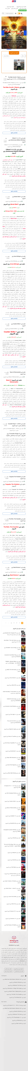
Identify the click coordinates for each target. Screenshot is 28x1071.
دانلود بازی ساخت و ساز (16, 125)
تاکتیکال (11, 121)
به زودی (10, 410)
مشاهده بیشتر (6, 56)
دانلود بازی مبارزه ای (8, 126)
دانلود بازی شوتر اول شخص (17, 316)
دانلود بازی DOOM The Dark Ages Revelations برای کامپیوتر (13, 699)
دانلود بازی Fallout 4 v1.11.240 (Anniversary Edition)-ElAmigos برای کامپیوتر (17, 140)
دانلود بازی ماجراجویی (16, 126)
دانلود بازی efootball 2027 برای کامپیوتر (12, 816)
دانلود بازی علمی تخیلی (14, 185)
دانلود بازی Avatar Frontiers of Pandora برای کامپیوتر (11, 881)
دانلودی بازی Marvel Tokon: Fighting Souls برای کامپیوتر (15, 991)
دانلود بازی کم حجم (8, 971)
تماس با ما (7, 8)
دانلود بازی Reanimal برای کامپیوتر (14, 860)
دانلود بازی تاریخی (18, 123)
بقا (17, 121)
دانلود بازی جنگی (12, 314)
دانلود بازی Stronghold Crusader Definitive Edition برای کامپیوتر (12, 830)
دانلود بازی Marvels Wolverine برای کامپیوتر (17, 982)
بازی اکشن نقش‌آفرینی (7, 160)
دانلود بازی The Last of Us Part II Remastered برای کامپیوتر (13, 721)
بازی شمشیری (8, 243)
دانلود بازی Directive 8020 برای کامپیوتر (12, 918)
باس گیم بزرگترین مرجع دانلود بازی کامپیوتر (16, 551)
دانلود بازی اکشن (17, 181)
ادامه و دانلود (13, 133)
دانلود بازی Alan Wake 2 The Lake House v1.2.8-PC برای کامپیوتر (12, 641)
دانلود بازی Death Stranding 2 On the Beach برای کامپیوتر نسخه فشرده (11, 692)
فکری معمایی (12, 130)
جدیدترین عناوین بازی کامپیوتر (20, 362)
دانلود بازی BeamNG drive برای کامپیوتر (12, 823)
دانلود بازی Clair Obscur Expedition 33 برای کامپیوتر (11, 743)
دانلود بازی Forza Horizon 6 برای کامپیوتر (12, 678)
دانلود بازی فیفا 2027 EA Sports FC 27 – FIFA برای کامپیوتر (12, 786)
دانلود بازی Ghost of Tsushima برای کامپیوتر (11, 736)
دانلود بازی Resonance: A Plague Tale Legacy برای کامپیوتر (14, 988)
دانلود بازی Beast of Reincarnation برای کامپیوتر (12, 808)
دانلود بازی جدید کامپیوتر (10, 123)
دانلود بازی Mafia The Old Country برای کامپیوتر (12, 670)
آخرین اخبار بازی (14, 8)
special (22, 180)
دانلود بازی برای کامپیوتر (21, 7)
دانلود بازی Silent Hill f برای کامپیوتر (13, 685)
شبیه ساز (10, 316)
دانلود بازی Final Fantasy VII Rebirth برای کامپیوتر (12, 925)
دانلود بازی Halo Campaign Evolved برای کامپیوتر (12, 794)
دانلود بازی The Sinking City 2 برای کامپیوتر (17, 997)
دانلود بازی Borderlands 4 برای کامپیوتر (12, 751)
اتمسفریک (13, 243)
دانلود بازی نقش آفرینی (13, 128)
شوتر (18, 188)
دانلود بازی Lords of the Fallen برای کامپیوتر (12, 896)
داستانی (7, 121)
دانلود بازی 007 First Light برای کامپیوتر (12, 714)
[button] (24, 49)
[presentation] (25, 32)
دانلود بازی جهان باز (18, 183)
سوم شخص (17, 130)
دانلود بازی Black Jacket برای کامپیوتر (18, 1023)
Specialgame (21, 243)
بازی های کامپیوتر (21, 121)
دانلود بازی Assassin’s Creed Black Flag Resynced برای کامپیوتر (12, 655)
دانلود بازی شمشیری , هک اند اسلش (16, 414)
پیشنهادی (14, 121)
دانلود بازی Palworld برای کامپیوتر (14, 838)
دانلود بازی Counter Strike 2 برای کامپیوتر (12, 801)
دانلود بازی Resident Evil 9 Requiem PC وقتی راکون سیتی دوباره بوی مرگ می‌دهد (11, 633)
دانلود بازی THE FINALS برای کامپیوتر (13, 867)
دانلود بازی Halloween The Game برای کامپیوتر (17, 985)
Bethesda (14, 96)
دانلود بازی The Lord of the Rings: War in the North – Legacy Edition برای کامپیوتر (12, 845)
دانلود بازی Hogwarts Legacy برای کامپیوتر (12, 729)
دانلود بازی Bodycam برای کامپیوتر (14, 852)
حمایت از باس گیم (22, 10)
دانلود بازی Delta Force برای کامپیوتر (13, 904)
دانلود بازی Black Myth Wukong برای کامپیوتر (11, 773)
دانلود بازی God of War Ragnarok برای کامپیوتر (13, 765)
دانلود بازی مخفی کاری (21, 128)
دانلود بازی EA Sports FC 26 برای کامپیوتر (12, 911)
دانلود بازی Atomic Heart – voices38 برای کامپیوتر (12, 889)
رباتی (24, 188)
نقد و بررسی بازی (22, 8)
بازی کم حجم (22, 312)
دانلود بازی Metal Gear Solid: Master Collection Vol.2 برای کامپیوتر (13, 979)
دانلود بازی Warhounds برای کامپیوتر (19, 1020)
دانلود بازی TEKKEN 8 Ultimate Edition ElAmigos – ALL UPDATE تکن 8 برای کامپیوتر (12, 663)
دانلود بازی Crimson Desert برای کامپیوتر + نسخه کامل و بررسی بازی (12, 874)
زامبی (24, 511)
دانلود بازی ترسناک (10, 181)
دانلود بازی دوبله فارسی (19, 971)
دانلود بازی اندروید (10, 7)
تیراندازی (14, 245)
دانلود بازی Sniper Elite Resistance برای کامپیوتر (12, 758)
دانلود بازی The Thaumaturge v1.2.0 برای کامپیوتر (16, 1017)
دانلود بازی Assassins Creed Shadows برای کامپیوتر (11, 707)
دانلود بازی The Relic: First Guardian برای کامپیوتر (16, 994)
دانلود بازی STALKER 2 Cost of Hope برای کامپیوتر (12, 648)
